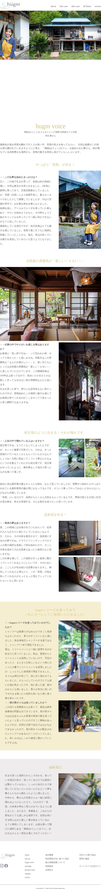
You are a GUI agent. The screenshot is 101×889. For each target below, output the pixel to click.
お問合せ (49, 870)
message (28, 866)
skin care (75, 6)
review (98, 6)
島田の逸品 (84, 859)
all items (87, 6)
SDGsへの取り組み (87, 855)
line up (27, 859)
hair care (64, 6)
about (53, 6)
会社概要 (49, 855)
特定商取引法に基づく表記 (57, 859)
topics (27, 855)
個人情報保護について (55, 862)
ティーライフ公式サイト (90, 866)
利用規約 (49, 866)
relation (28, 874)
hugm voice (29, 862)
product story (30, 870)
